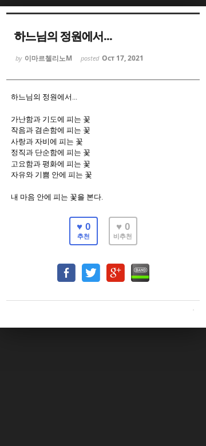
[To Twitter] (91, 267)
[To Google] (115, 267)
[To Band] (140, 267)
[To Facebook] (66, 267)
